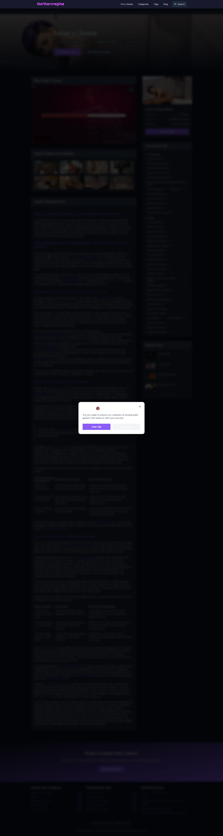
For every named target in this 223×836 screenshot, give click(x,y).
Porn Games (127, 4)
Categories (143, 4)
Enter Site (96, 426)
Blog (166, 4)
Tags (156, 4)
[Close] (139, 406)
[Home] (50, 4)
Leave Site (126, 426)
